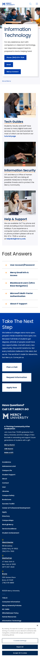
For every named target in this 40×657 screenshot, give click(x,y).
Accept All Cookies (20, 653)
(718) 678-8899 (8, 583)
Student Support (8, 475)
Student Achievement (10, 533)
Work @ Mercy (7, 524)
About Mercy (6, 81)
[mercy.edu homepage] (8, 4)
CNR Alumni (8, 449)
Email (9, 65)
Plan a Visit (12, 367)
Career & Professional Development (16, 508)
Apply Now (12, 387)
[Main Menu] (37, 4)
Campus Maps (7, 520)
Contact (5, 483)
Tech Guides (13, 122)
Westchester (7, 542)
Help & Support (15, 219)
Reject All (20, 647)
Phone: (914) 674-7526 (15, 57)
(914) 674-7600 (8, 551)
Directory (6, 516)
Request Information (17, 377)
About (4, 479)
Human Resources (9, 617)
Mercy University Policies (11, 605)
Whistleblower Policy (10, 613)
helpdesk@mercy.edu (16, 239)
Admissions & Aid (9, 466)
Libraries (5, 491)
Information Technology (11, 621)
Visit (4, 487)
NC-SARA (5, 609)
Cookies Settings (20, 641)
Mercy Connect (13, 72)
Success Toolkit (8, 504)
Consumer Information (11, 602)
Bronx (4, 574)
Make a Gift (8, 452)
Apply (4, 512)
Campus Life (7, 470)
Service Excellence (9, 529)
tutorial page (10, 136)
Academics (6, 462)
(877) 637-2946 (8, 567)
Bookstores (6, 499)
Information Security (20, 170)
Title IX (4, 598)
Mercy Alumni (9, 445)
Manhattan (7, 558)
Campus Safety (8, 495)
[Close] (37, 625)
